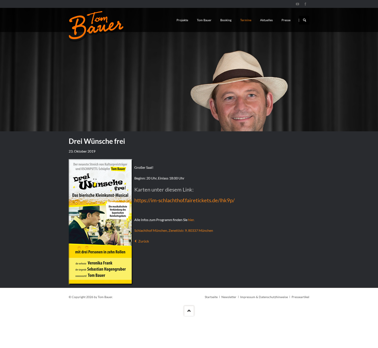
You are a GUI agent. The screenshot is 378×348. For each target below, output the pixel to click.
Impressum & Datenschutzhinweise (264, 297)
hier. (191, 220)
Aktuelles (266, 20)
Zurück (143, 241)
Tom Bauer (204, 20)
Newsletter (228, 297)
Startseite (211, 297)
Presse (286, 20)
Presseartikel (300, 297)
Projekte (182, 20)
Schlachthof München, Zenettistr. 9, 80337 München (173, 230)
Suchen (304, 20)
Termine (245, 20)
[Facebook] (305, 4)
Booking (225, 20)
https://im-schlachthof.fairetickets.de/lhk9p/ (184, 200)
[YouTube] (297, 4)
